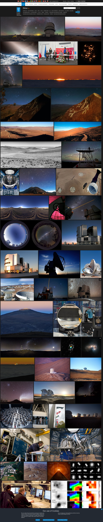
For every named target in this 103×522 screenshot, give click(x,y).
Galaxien (71, 10)
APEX (38, 10)
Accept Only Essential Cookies (48, 519)
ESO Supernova (55, 10)
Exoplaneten (61, 10)
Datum (78, 13)
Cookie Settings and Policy (62, 519)
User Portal (83, 1)
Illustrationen (34, 12)
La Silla (39, 12)
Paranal (46, 12)
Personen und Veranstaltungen (55, 12)
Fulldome (67, 10)
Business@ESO (75, 4)
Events (56, 4)
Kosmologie (46, 10)
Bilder (23, 4)
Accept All (37, 519)
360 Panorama (31, 10)
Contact (68, 1)
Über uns (19, 4)
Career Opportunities (83, 4)
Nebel (43, 12)
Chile (42, 10)
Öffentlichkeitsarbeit (63, 4)
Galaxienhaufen (26, 12)
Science (79, 1)
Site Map (72, 1)
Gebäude (65, 12)
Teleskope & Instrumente (43, 4)
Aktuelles (31, 4)
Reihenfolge (78, 12)
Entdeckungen (51, 4)
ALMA (36, 10)
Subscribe (64, 1)
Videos (27, 4)
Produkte (70, 4)
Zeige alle (25, 10)
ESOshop (35, 4)
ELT (50, 10)
